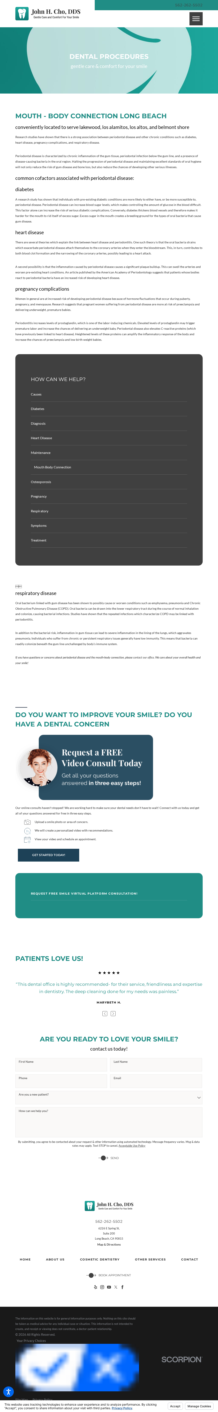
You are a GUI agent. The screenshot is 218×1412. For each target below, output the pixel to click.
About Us (55, 1259)
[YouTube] (109, 1287)
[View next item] (113, 1013)
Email (117, 1078)
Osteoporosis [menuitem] (41, 482)
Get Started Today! (48, 855)
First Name (26, 1061)
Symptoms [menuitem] (39, 525)
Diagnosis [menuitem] (38, 423)
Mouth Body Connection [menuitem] (52, 467)
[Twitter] (116, 1287)
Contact (189, 1259)
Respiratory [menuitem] (40, 511)
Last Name (121, 1061)
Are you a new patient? (34, 1094)
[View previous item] (104, 1013)
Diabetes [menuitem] (37, 409)
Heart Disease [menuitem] (41, 438)
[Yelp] (96, 1287)
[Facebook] (122, 1287)
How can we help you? (33, 1111)
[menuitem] (25, 1259)
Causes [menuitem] (36, 394)
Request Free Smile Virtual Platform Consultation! (84, 893)
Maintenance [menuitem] (41, 452)
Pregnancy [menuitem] (39, 496)
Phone (23, 1078)
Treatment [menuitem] (38, 540)
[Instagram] (102, 1287)
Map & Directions (109, 1244)
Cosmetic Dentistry (100, 1259)
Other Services (150, 1259)
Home (25, 1259)
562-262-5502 (189, 5)
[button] (8, 1391)
